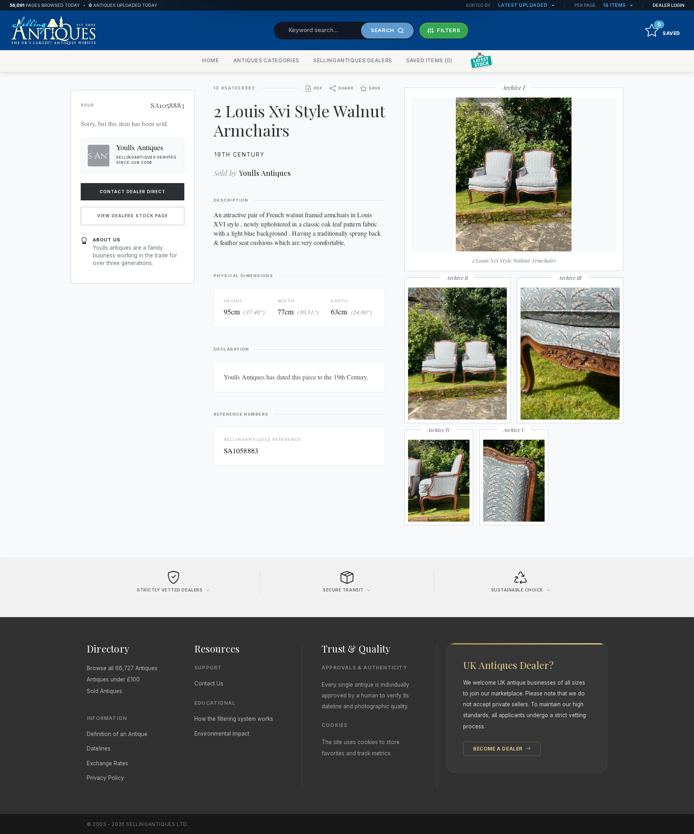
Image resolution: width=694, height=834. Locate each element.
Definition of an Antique (117, 734)
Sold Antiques (104, 691)
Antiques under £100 (113, 679)
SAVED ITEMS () (429, 60)
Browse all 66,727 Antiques (122, 668)
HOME (210, 60)
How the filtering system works (233, 719)
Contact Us (208, 683)
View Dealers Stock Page (132, 215)
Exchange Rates (107, 763)
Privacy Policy (105, 778)
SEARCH (382, 30)
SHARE (346, 88)
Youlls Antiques (265, 173)
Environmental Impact (221, 733)
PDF (318, 88)
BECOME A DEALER (498, 749)
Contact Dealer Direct (133, 191)
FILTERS (449, 30)
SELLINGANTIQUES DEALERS (352, 60)
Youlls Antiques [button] (139, 147)
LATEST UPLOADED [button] (523, 5)
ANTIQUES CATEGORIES (266, 60)
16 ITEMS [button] (615, 5)
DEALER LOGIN (668, 5)
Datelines (98, 748)
